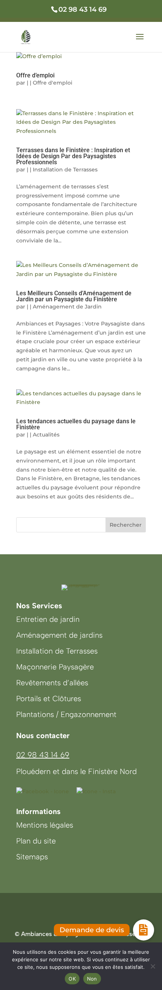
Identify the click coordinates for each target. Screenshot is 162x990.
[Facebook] (42, 791)
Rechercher (126, 524)
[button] (143, 930)
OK (72, 979)
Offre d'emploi (52, 82)
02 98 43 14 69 (42, 754)
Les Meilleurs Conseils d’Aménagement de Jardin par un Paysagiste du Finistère (73, 296)
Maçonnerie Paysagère (55, 666)
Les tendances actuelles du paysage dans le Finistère (76, 424)
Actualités (46, 434)
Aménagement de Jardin (67, 306)
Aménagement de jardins (59, 635)
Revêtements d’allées (52, 682)
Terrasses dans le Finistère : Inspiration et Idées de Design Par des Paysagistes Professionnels (73, 156)
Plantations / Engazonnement (66, 714)
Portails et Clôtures (48, 698)
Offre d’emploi (35, 75)
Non (92, 979)
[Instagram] (96, 791)
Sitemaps (32, 856)
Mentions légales (44, 825)
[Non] (152, 966)
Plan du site (36, 840)
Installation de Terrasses (65, 169)
